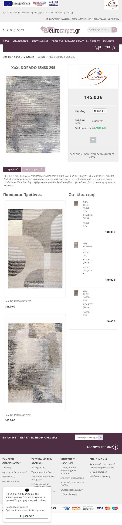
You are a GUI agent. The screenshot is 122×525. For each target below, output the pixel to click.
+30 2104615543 (99, 471)
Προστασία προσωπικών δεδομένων (25, 510)
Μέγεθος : (80, 111)
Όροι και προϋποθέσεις (42, 472)
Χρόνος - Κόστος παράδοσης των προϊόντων (68, 470)
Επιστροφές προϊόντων (72, 489)
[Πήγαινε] (100, 437)
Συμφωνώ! (27, 516)
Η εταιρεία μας (38, 467)
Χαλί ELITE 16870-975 (86, 206)
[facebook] (116, 447)
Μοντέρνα (29, 56)
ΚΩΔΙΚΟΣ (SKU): (80, 121)
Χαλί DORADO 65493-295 (18, 301)
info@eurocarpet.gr (101, 476)
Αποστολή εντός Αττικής (72, 477)
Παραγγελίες (8, 476)
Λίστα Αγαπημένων (11, 481)
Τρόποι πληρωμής (69, 494)
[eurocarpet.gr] (60, 29)
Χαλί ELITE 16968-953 (86, 296)
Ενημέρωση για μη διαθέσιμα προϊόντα (41, 485)
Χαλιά (17, 56)
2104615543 (15, 30)
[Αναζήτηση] (114, 30)
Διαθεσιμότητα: (82, 128)
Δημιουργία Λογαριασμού (14, 472)
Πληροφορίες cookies (17, 506)
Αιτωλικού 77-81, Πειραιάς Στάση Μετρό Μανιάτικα (103, 466)
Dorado (41, 56)
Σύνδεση (6, 467)
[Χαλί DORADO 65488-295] (33, 115)
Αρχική (7, 56)
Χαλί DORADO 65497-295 (18, 415)
